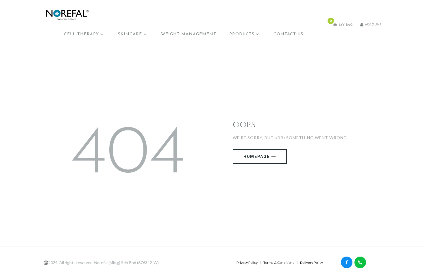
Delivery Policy (311, 262)
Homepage (256, 156)
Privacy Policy (247, 262)
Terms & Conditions (278, 262)
